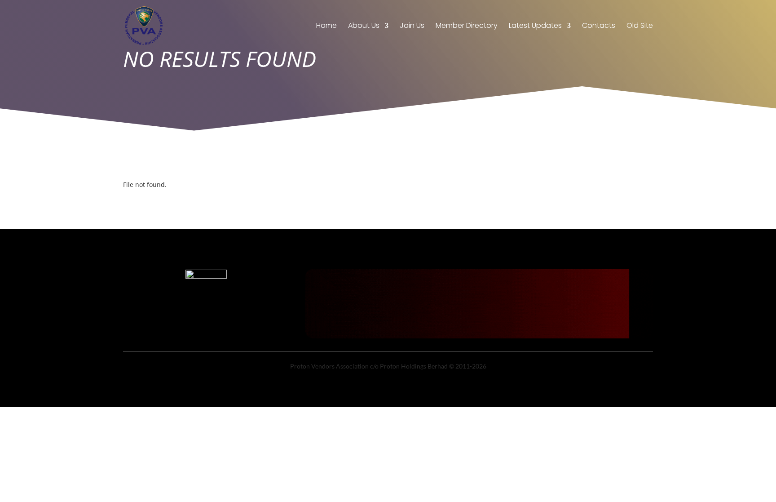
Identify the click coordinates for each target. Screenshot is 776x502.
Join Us (412, 26)
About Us (363, 26)
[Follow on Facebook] (188, 327)
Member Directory (467, 26)
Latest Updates (535, 26)
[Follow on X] (206, 327)
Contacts (598, 26)
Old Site (639, 26)
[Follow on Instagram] (224, 327)
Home (326, 26)
